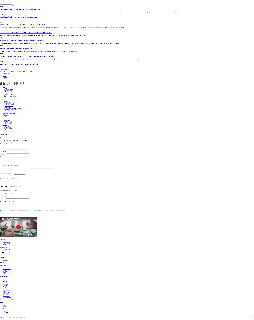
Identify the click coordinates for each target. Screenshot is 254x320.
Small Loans (8, 102)
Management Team (9, 91)
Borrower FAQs (8, 123)
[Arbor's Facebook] (0, 262)
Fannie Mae (7, 98)
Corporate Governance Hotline (11, 129)
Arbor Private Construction (11, 103)
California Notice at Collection (13, 316)
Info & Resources (6, 119)
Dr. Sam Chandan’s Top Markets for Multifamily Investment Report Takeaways (27, 56)
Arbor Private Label (9, 104)
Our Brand (7, 88)
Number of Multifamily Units (6, 193)
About (4, 87)
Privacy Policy (35, 215)
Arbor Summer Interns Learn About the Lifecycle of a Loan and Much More (26, 33)
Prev (4, 69)
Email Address (3, 151)
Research (4, 114)
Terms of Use (23, 316)
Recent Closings (8, 122)
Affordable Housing (9, 106)
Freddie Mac (8, 100)
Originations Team (9, 94)
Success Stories (8, 121)
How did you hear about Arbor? (7, 173)
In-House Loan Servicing (10, 96)
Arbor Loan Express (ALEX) (9, 113)
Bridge (6, 101)
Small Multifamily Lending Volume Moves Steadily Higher (20, 9)
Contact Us (5, 125)
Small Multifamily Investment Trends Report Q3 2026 (18, 17)
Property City (3, 196)
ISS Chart (7, 270)
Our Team (5, 271)
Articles (7, 115)
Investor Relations (6, 117)
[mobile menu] (1, 133)
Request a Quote (6, 73)
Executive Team (8, 90)
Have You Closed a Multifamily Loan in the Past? (10, 165)
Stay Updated (8, 127)
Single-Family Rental (7, 293)
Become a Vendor (9, 131)
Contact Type (3, 160)
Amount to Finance (4, 186)
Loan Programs (6, 97)
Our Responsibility (9, 89)
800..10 (6, 249)
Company (2, 156)
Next (6, 69)
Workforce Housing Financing (11, 112)
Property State (3, 199)
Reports (7, 116)
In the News (7, 120)
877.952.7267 (5, 260)
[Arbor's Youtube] (5, 262)
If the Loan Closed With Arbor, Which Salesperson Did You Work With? (15, 169)
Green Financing (8, 110)
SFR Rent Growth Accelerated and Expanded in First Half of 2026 (22, 25)
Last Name (2, 148)
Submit (2, 212)
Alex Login (5, 77)
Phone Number (3, 154)
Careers (4, 76)
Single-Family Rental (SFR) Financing (13, 108)
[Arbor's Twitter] (3, 262)
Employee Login (3, 318)
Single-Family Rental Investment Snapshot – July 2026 (18, 48)
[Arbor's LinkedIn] (1, 262)
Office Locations (6, 74)
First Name (2, 146)
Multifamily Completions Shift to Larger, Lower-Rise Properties (22, 40)
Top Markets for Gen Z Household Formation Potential (19, 64)
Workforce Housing (7, 297)
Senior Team (8, 93)
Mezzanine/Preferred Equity (11, 109)
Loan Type (2, 182)
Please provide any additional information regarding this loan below (14, 201)
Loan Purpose (3, 190)
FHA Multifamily (9, 107)
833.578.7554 (5, 254)
